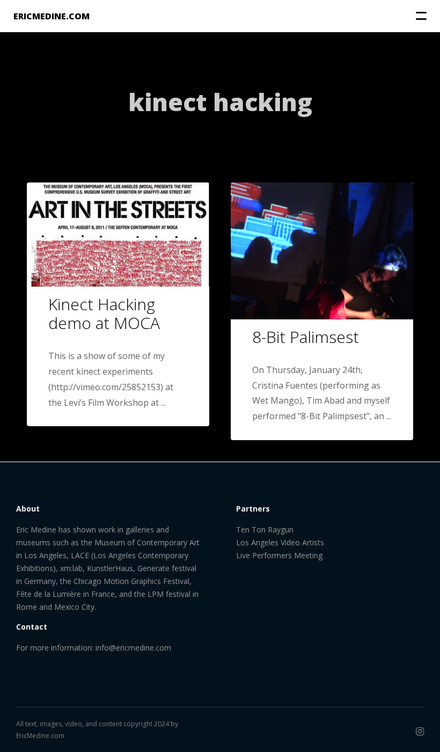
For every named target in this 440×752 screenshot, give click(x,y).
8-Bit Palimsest (305, 337)
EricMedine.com (40, 735)
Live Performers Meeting (279, 555)
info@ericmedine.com (133, 648)
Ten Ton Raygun (265, 529)
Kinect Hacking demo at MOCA (104, 313)
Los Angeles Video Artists (280, 542)
